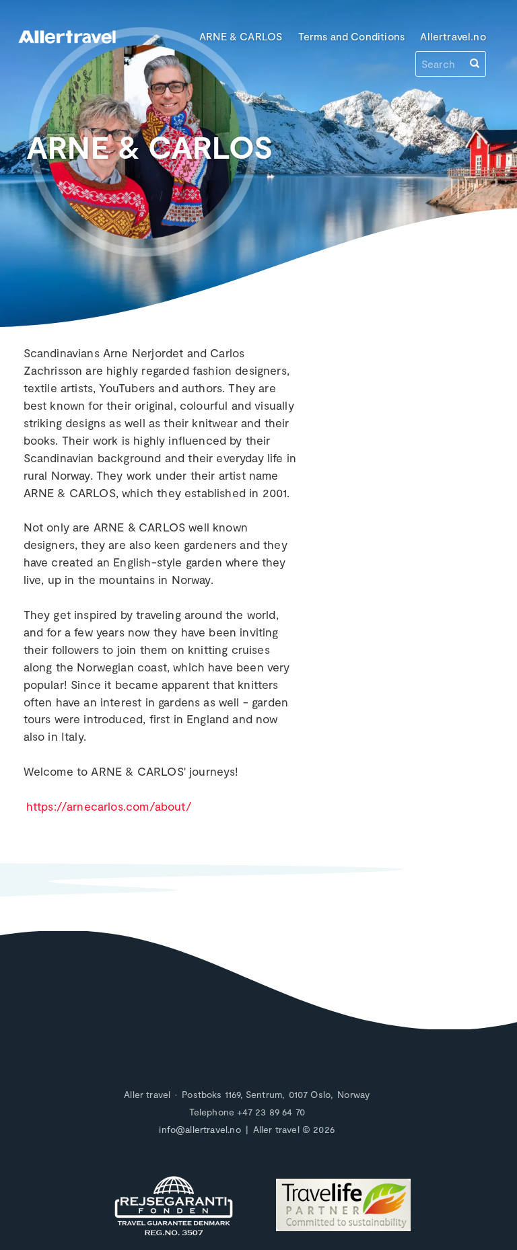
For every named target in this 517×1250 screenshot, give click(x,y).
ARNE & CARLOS (240, 36)
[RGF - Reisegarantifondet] (173, 1207)
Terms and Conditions (351, 36)
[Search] (474, 64)
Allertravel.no (452, 36)
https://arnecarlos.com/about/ (109, 806)
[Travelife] (343, 1207)
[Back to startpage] (67, 47)
